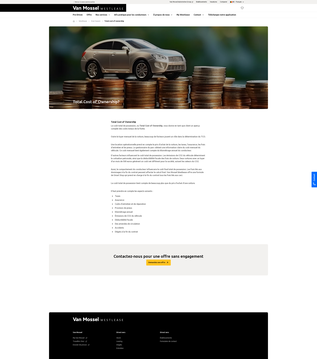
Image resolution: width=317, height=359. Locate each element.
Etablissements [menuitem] (201, 2)
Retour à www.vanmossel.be (85, 2)
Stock (118, 338)
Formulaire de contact (168, 341)
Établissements (166, 338)
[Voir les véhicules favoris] (242, 8)
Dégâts (119, 345)
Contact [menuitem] (197, 15)
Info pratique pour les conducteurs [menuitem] (130, 15)
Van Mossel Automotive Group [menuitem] (180, 2)
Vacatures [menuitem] (213, 2)
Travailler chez (78, 341)
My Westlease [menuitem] (183, 15)
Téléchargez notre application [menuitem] (222, 15)
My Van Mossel (79, 338)
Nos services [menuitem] (101, 15)
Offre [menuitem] (89, 15)
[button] (242, 8)
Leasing (119, 341)
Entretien (120, 348)
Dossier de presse (80, 345)
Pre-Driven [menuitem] (78, 15)
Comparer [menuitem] (223, 2)
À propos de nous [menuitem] (161, 15)
